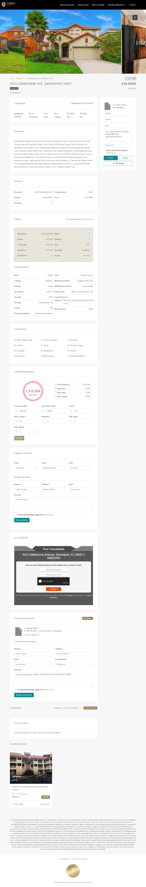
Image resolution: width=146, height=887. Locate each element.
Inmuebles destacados (116, 5)
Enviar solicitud (22, 520)
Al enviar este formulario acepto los (35, 515)
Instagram (84, 859)
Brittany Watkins (19, 804)
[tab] (129, 17)
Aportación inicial (48, 406)
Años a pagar (19, 416)
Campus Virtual (82, 5)
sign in (29, 732)
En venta (14, 88)
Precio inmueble (20, 406)
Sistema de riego (76, 345)
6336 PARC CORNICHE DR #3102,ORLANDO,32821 (32, 787)
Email (71, 484)
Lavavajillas (21, 350)
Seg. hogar (73, 416)
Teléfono (45, 484)
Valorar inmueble (98, 5)
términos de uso (47, 515)
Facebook (64, 859)
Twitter (74, 859)
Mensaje (17, 495)
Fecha (44, 463)
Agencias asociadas (67, 5)
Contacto (132, 5)
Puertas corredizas (50, 340)
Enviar (110, 158)
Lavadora (20, 345)
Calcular (19, 438)
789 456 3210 (32, 631)
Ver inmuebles (87, 618)
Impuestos (46, 416)
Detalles (46, 797)
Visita (16, 463)
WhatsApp (57, 631)
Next (142, 42)
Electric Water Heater (24, 340)
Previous (4, 42)
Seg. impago (19, 427)
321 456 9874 (45, 631)
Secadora (73, 340)
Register (57, 732)
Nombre (17, 484)
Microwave (21, 356)
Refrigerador (48, 350)
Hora (71, 463)
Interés (71, 406)
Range (46, 345)
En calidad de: (61, 659)
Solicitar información (24, 695)
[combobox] (26, 468)
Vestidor (73, 350)
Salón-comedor (49, 356)
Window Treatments (77, 356)
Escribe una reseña (90, 708)
